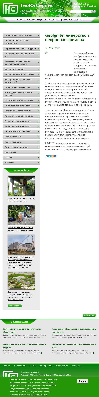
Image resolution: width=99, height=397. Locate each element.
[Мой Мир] (55, 156)
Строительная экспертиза (17, 87)
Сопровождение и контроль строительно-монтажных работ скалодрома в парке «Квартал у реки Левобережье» (20, 296)
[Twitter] (49, 156)
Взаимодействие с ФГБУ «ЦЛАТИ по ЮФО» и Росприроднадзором (21, 229)
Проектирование (13, 142)
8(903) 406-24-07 (80, 3)
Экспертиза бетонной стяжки (19, 74)
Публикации (66, 19)
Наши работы (51, 19)
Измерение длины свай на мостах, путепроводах (17, 62)
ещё (42, 337)
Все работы (14, 305)
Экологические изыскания (18, 126)
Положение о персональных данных (28, 394)
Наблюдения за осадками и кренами (18, 93)
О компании (29, 19)
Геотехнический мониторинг (19, 100)
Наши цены (10, 152)
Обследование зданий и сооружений (16, 41)
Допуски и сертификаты (16, 147)
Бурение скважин (13, 136)
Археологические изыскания (19, 116)
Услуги (40, 19)
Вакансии (9, 162)
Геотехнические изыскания (18, 131)
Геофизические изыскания (18, 110)
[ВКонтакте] (47, 156)
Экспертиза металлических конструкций (18, 80)
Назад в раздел (54, 48)
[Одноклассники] (52, 156)
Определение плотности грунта (20, 48)
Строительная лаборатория (18, 35)
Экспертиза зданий (14, 69)
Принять (82, 381)
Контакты (78, 19)
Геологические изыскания (17, 105)
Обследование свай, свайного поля (19, 54)
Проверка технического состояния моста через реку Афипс (21, 199)
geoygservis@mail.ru (84, 6)
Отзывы (9, 157)
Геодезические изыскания (18, 121)
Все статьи (89, 315)
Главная (18, 19)
